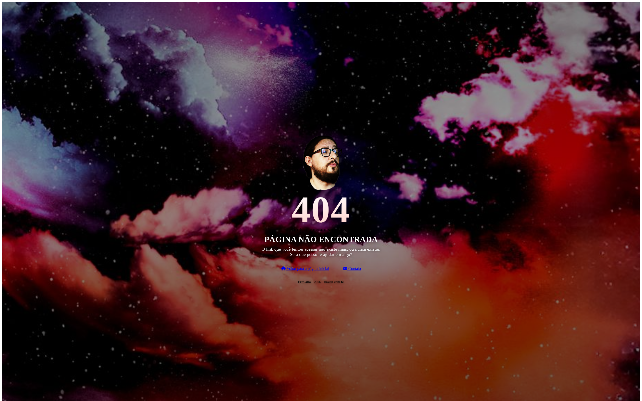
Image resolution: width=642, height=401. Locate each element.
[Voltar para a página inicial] (321, 161)
